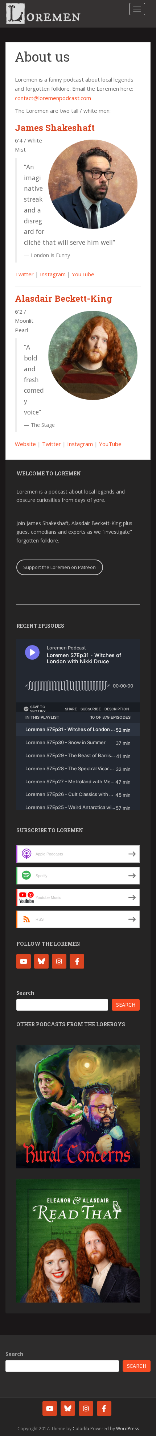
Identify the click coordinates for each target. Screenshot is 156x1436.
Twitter (24, 274)
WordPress (127, 1428)
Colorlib (81, 1428)
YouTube (83, 274)
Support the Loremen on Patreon (59, 567)
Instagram (53, 274)
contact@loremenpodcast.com (53, 98)
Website (25, 443)
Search (25, 992)
